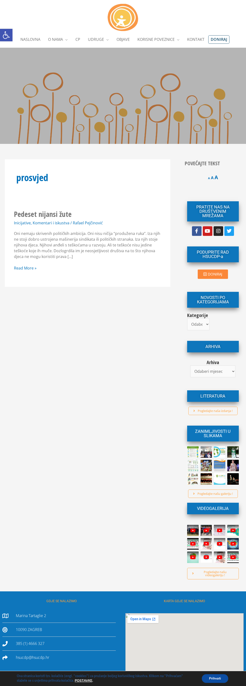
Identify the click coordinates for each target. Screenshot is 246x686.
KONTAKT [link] (195, 39)
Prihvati (215, 678)
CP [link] (77, 39)
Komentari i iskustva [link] (51, 223)
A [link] (209, 178)
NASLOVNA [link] (30, 39)
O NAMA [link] (55, 39)
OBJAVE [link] (123, 39)
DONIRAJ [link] (219, 39)
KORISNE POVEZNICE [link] (156, 39)
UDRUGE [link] (96, 39)
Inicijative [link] (22, 223)
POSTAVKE (83, 681)
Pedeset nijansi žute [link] (43, 214)
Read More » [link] (25, 268)
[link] (6, 35)
